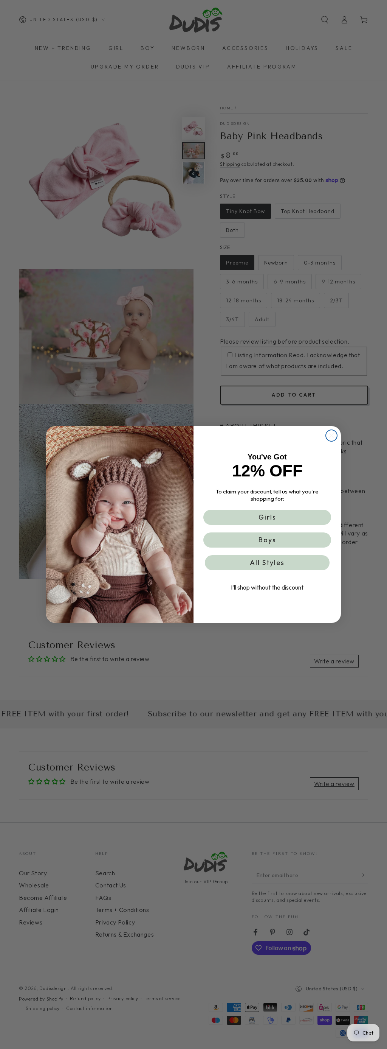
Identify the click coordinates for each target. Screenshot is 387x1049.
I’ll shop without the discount (267, 587)
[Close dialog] (331, 435)
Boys (267, 539)
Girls (267, 517)
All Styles (267, 562)
